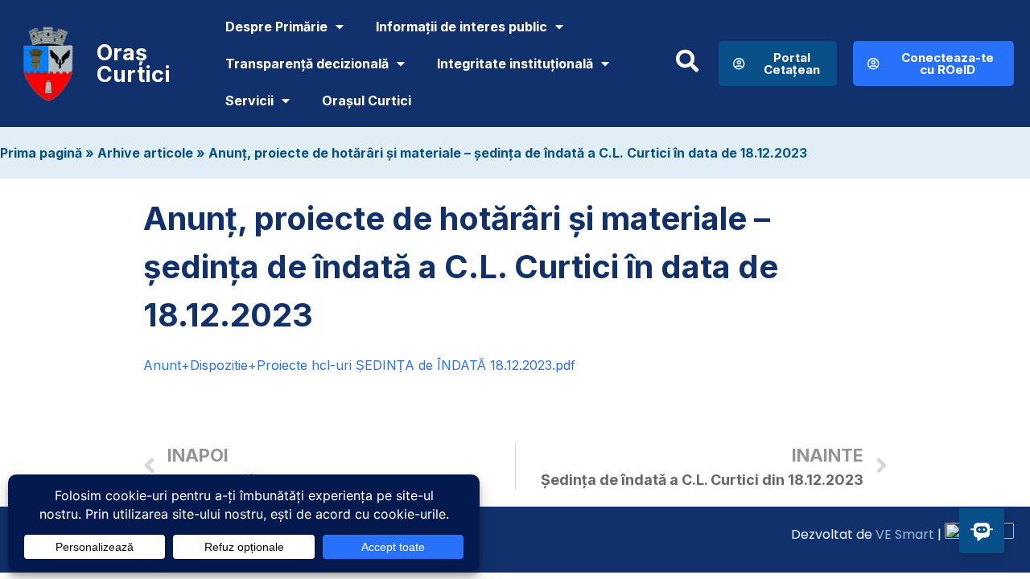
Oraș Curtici (134, 63)
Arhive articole (145, 153)
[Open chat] (981, 530)
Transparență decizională (307, 63)
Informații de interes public (461, 26)
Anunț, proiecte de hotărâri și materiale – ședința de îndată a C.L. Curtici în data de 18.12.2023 (507, 153)
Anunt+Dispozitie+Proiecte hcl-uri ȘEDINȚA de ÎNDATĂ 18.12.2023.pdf (359, 365)
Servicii (249, 100)
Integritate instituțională (515, 63)
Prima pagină (41, 153)
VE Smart (905, 534)
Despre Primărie (276, 26)
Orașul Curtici (366, 100)
